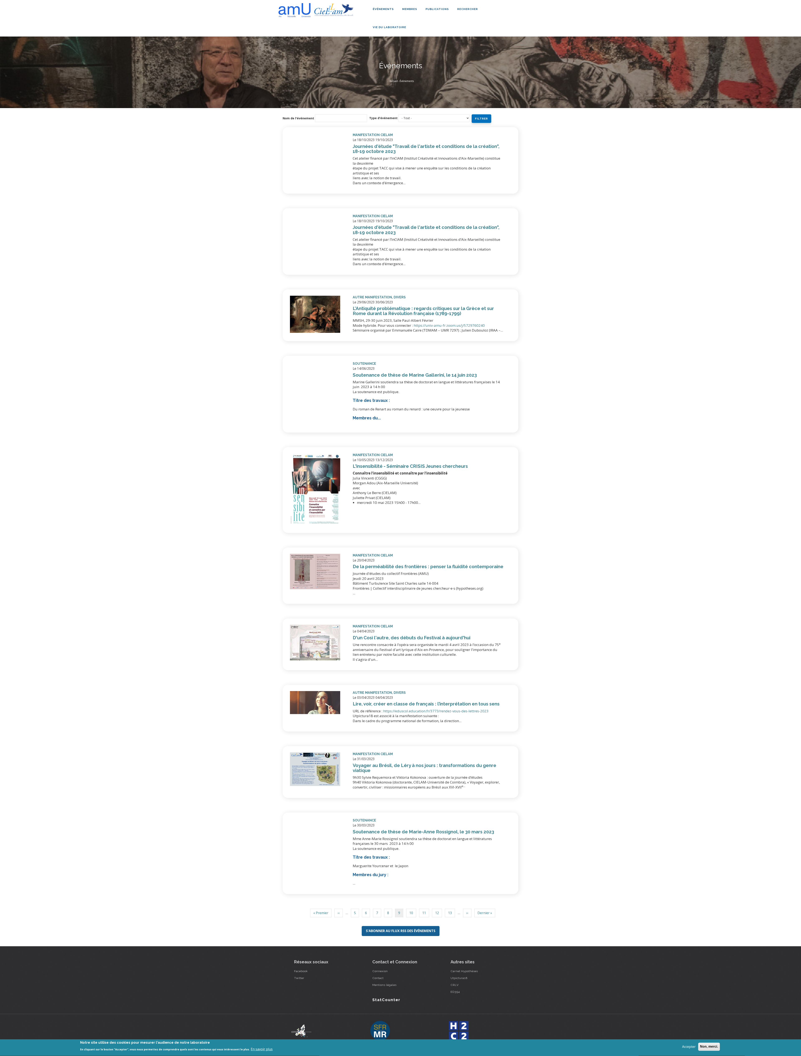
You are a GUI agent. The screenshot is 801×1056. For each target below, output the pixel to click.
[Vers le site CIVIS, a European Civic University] (301, 1031)
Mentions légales (384, 985)
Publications (438, 9)
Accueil (393, 81)
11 (424, 914)
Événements (383, 9)
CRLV (455, 985)
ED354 (455, 991)
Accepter (689, 1046)
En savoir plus (262, 1049)
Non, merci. (709, 1046)
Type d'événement (383, 118)
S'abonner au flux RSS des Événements (400, 931)
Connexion (380, 971)
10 (411, 914)
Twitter (299, 978)
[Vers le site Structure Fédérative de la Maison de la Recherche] (380, 1031)
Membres (410, 9)
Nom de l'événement (298, 118)
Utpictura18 (459, 978)
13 (450, 914)
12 (437, 914)
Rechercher (467, 9)
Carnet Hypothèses (464, 971)
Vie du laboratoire (390, 27)
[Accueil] (317, 8)
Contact (378, 978)
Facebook (301, 971)
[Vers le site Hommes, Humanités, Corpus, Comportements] (458, 1031)
